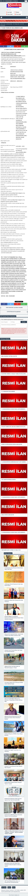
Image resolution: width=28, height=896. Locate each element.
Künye (13, 887)
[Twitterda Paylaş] (10, 46)
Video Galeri (10, 14)
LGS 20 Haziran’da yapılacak (13, 311)
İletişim (17, 12)
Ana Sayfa (9, 12)
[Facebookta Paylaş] (3, 46)
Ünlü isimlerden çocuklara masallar (14, 307)
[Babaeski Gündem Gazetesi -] (14, 5)
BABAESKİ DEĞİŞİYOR (10, 20)
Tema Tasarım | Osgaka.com (14, 895)
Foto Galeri (18, 14)
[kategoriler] (26, 17)
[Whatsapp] (24, 46)
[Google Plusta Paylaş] (17, 46)
